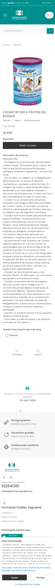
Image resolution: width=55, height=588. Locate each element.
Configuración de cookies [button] (27, 584)
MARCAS (18, 44)
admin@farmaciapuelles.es (16, 491)
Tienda (6, 44)
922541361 (10, 486)
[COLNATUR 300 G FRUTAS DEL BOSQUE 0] (27, 81)
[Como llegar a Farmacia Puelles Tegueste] (4, 503)
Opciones (46, 3)
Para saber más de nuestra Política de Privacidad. (26, 567)
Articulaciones (32, 120)
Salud (17, 120)
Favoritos (17, 354)
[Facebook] (4, 477)
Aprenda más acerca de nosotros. (19, 570)
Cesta (38, 354)
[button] (49, 15)
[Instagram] (11, 477)
